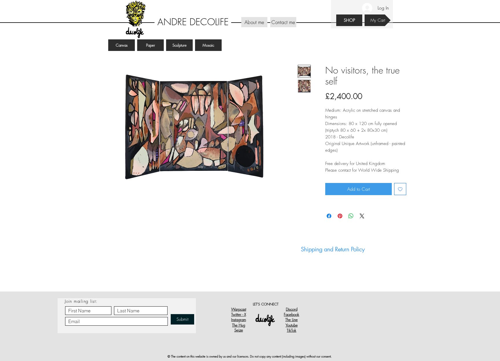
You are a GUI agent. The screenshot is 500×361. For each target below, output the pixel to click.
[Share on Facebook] (329, 215)
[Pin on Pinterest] (340, 215)
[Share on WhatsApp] (351, 215)
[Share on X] (362, 215)
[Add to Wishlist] (400, 189)
